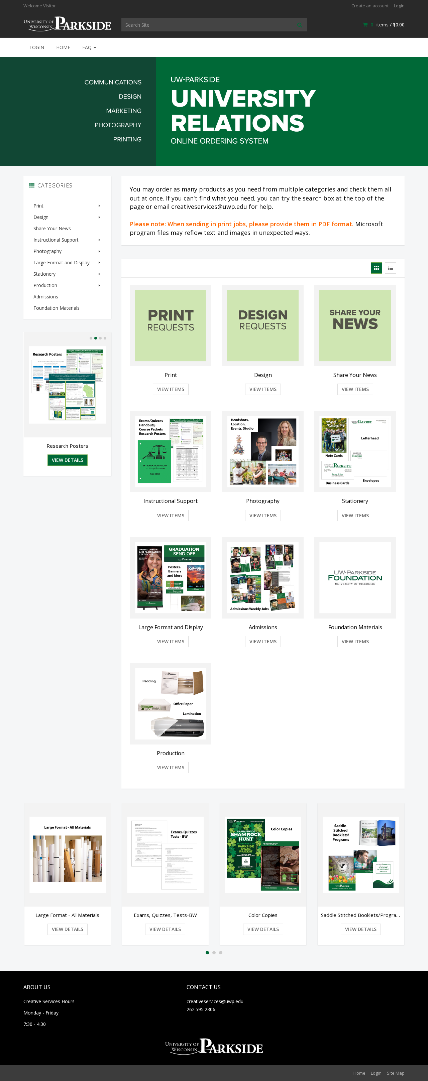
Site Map (396, 1073)
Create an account (370, 6)
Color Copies (263, 915)
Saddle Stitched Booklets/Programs (361, 915)
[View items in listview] (390, 268)
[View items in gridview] (376, 268)
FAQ (87, 47)
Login (399, 6)
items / (387, 24)
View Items (170, 389)
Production (45, 285)
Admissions (45, 296)
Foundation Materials (56, 308)
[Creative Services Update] (67, 23)
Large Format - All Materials (67, 915)
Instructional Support (56, 240)
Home (63, 47)
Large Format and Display (61, 262)
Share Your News (52, 228)
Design (40, 217)
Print (38, 205)
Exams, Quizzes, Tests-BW (165, 915)
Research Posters (67, 445)
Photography (47, 251)
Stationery (44, 274)
